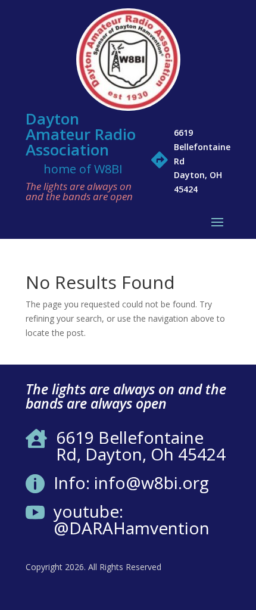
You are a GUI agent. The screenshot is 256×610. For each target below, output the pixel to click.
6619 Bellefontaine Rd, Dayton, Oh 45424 (141, 445)
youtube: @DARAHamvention (132, 519)
